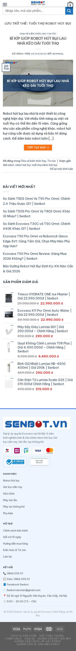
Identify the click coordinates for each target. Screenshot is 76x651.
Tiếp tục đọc (38, 147)
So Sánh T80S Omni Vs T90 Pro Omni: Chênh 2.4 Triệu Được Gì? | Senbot (36, 201)
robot (11, 164)
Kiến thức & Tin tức (14, 550)
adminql (58, 53)
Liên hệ (7, 556)
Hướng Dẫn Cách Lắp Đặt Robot (38, 641)
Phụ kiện (8, 513)
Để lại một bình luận (61, 168)
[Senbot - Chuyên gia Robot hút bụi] (38, 3)
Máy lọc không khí (14, 506)
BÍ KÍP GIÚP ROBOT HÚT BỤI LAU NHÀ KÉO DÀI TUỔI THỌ (38, 40)
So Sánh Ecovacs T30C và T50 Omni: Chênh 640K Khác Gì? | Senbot (36, 226)
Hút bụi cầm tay (12, 486)
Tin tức (51, 33)
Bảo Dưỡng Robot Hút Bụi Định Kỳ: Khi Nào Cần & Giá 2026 (38, 268)
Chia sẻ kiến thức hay (33, 33)
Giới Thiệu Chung (51, 635)
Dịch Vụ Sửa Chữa (24, 635)
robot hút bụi (23, 164)
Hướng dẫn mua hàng (15, 543)
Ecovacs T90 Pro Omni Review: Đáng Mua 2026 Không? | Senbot (34, 256)
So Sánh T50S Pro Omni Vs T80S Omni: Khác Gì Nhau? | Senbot (36, 213)
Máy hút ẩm (10, 500)
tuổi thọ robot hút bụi (44, 164)
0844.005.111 (15, 573)
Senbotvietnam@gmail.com (24, 590)
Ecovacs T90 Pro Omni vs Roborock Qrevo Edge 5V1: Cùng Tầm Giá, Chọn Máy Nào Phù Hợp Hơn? (36, 241)
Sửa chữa (8, 493)
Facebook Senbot (18, 584)
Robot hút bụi (11, 480)
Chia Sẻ (29, 638)
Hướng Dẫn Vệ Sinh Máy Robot (38, 644)
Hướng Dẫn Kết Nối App (54, 638)
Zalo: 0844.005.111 (18, 579)
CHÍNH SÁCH (13, 638)
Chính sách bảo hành (15, 530)
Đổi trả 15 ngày (12, 536)
